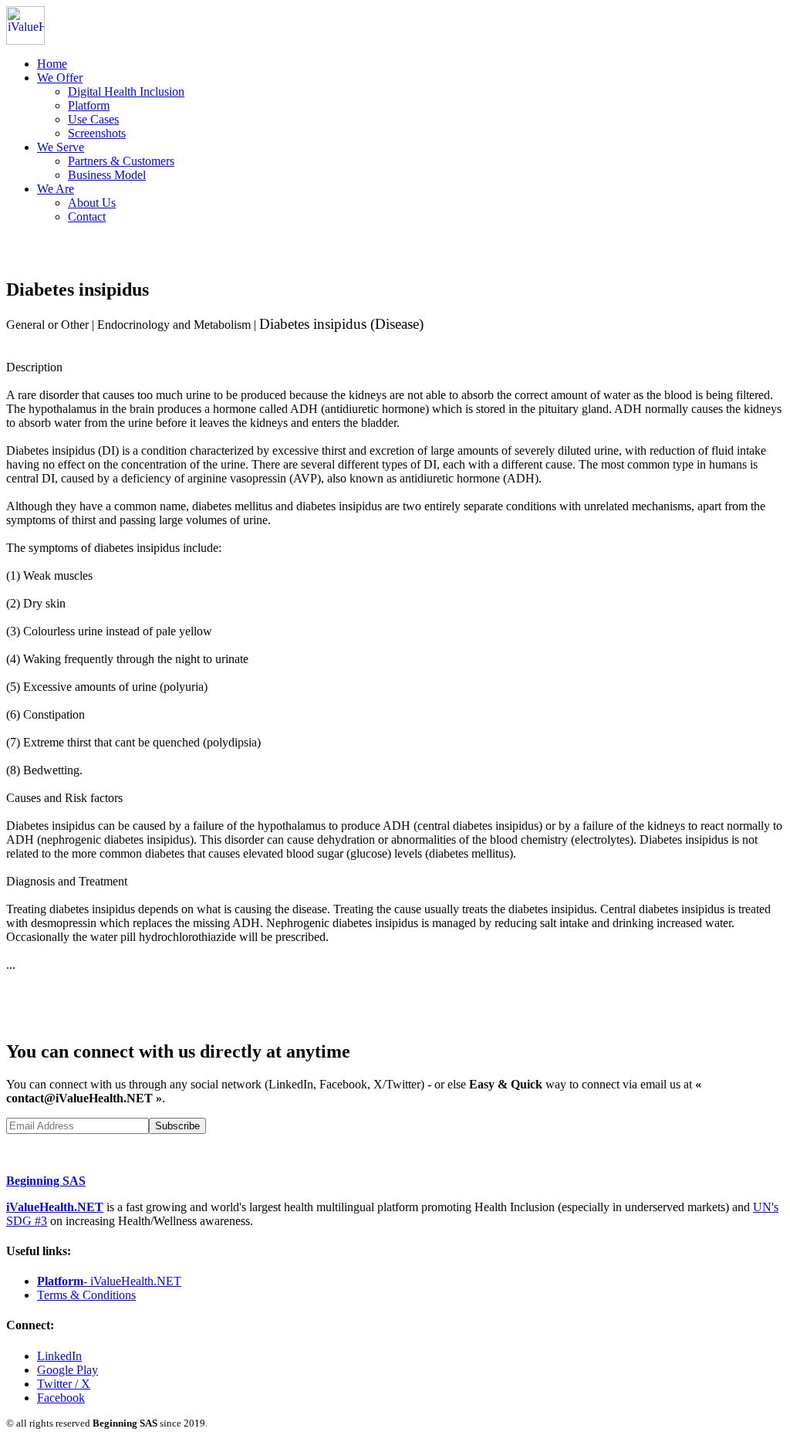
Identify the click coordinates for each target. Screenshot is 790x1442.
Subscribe (177, 1126)
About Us (92, 202)
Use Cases (93, 119)
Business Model (107, 174)
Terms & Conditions (86, 1295)
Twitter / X (63, 1383)
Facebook (61, 1397)
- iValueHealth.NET (109, 1281)
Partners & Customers (121, 161)
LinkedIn (59, 1355)
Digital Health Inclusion (126, 91)
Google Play (67, 1369)
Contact (87, 216)
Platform (89, 105)
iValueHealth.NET (54, 1207)
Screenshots (97, 133)
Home (52, 63)
